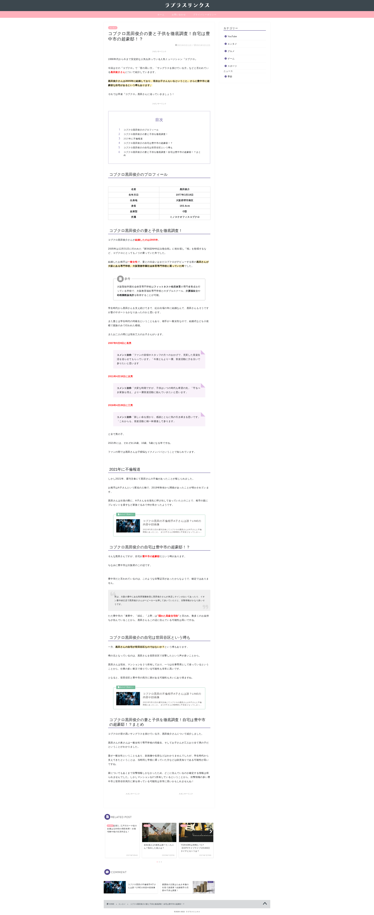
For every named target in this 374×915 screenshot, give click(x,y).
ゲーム (231, 58)
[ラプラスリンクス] (187, 8)
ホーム (161, 14)
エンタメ (113, 28)
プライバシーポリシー (205, 14)
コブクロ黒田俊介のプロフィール (141, 129)
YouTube (232, 36)
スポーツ (232, 66)
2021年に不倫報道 (133, 138)
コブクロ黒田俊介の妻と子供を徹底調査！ (146, 134)
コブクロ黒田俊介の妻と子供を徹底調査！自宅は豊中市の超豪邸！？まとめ (162, 154)
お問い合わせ (179, 14)
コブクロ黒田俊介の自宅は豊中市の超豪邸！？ (148, 143)
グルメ (231, 51)
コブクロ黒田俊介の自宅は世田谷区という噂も (148, 147)
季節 (230, 76)
